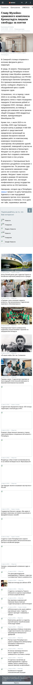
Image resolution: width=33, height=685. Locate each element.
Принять (16, 683)
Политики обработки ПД (14, 680)
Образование (15, 7)
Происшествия (19, 29)
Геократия (4, 7)
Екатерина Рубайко (7, 27)
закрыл (4, 192)
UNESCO (26, 7)
